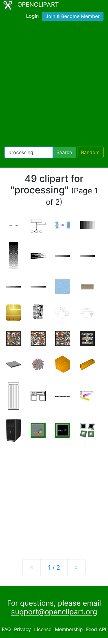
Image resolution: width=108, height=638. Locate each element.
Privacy (22, 630)
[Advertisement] (54, 85)
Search (64, 152)
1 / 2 (54, 567)
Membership (69, 630)
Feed (91, 630)
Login (32, 16)
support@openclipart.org (54, 611)
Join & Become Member (73, 16)
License (42, 630)
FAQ (6, 630)
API (102, 630)
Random (90, 152)
